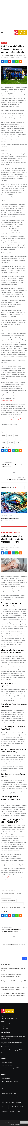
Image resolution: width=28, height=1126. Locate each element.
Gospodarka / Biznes (6, 515)
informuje (11, 1102)
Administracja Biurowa (7, 1093)
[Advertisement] (14, 15)
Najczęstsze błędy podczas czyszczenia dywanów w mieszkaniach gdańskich (12, 1043)
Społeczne (23, 1107)
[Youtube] (9, 61)
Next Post (21, 477)
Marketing (18, 1102)
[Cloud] (20, 61)
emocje (12, 439)
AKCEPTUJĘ (24, 1122)
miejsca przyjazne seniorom (8, 900)
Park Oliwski (5, 907)
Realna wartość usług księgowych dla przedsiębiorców (14, 944)
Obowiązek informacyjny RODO (10, 1068)
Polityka (12, 1107)
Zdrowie (18, 1111)
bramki (3, 435)
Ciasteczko (17, 1124)
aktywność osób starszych (8, 890)
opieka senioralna (18, 903)
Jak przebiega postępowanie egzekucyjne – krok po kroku (13, 1036)
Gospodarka (5, 1102)
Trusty (23, 907)
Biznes (15, 1093)
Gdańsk (19, 893)
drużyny (16, 435)
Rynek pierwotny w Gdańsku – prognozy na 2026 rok (12, 1050)
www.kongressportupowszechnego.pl (11, 419)
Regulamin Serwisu (7, 1062)
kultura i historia (6, 897)
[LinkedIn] (13, 61)
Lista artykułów (6, 1078)
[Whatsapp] (17, 61)
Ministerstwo (5, 1107)
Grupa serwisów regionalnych (10, 1081)
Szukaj (24, 958)
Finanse (15, 1098)
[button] (23, 487)
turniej (17, 442)
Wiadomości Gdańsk (7, 55)
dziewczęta (5, 439)
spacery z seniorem (15, 907)
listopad (4, 442)
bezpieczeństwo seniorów (8, 893)
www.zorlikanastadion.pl (7, 400)
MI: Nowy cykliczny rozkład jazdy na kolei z (10, 518)
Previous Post (8, 462)
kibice (23, 439)
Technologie (5, 1111)
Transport (11, 1111)
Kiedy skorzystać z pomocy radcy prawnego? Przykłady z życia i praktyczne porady (12, 930)
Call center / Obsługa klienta (7, 1098)
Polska (17, 1107)
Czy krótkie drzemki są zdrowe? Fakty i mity (16, 479)
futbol (18, 439)
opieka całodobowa (6, 903)
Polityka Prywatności (7, 1065)
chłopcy (10, 435)
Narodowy (11, 442)
